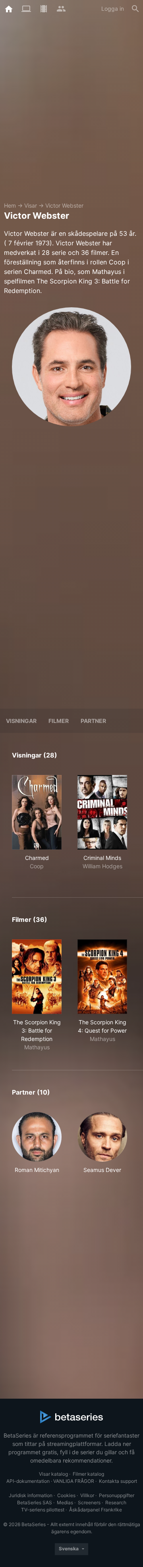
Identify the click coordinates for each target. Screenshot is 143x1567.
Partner (93, 720)
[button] (37, 1147)
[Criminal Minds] (102, 812)
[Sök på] (135, 8)
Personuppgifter (116, 1495)
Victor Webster (64, 205)
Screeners (89, 1502)
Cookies (66, 1495)
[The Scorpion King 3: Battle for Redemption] (37, 976)
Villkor (87, 1495)
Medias (65, 1502)
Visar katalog (53, 1474)
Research (115, 1502)
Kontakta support (118, 1481)
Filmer (58, 720)
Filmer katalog (88, 1474)
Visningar (21, 720)
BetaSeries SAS (34, 1502)
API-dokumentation (28, 1481)
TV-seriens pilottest (42, 1510)
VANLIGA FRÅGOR (73, 1481)
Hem (10, 205)
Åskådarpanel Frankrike (95, 1510)
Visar (30, 205)
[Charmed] (37, 812)
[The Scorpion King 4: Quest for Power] (102, 976)
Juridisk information (30, 1495)
